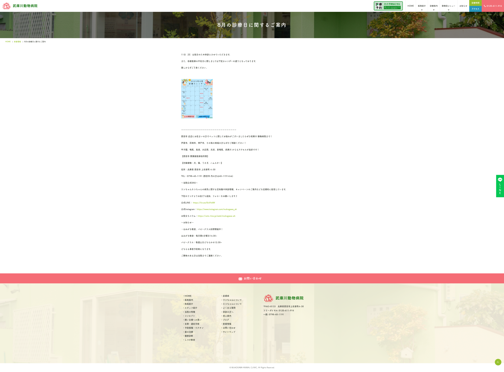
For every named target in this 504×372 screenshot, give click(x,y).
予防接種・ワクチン (194, 328)
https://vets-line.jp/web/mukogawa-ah (216, 216)
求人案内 (227, 316)
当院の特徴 (190, 312)
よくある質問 (229, 308)
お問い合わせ (229, 328)
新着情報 (17, 41)
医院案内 (189, 300)
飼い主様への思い (193, 320)
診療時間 (475, 3)
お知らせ (463, 6)
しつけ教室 (190, 340)
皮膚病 (226, 296)
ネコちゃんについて (232, 304)
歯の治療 (189, 332)
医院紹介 (422, 6)
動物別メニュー (448, 6)
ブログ (226, 320)
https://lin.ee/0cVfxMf (204, 203)
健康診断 (189, 336)
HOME (411, 6)
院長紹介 (189, 304)
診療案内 (434, 6)
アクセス (475, 9)
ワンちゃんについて (232, 300)
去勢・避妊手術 (192, 324)
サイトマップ (229, 332)
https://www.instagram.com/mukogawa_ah (217, 209)
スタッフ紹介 (191, 308)
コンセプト (190, 316)
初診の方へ (228, 312)
